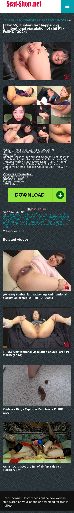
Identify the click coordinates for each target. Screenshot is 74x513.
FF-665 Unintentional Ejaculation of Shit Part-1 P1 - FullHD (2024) (37, 354)
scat (21, 231)
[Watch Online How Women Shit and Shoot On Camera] (24, 6)
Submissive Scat (58, 217)
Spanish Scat (47, 215)
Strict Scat (40, 219)
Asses (41, 217)
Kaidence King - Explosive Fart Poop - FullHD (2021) (33, 411)
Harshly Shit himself (23, 215)
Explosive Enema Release (19, 224)
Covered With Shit (15, 222)
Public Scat (37, 222)
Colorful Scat (46, 224)
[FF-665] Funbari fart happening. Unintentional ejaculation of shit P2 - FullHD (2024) (35, 296)
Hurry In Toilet (58, 219)
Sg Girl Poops (26, 217)
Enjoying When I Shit (17, 219)
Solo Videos (54, 222)
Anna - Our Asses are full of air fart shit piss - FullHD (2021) (33, 468)
